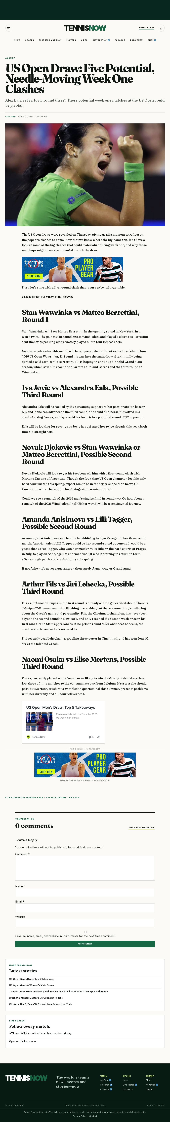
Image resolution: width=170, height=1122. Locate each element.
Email (19, 901)
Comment (22, 854)
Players (71, 40)
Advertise (151, 1085)
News (17, 40)
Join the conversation (141, 827)
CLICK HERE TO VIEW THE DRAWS (47, 297)
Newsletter (146, 27)
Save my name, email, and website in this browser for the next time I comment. (65, 936)
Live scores (129, 1085)
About (149, 1080)
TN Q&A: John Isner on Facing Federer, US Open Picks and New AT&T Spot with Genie (58, 991)
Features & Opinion (50, 40)
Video (84, 40)
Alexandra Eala (32, 797)
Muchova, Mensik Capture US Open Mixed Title (36, 997)
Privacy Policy (80, 1116)
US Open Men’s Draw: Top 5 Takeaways (31, 978)
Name (20, 886)
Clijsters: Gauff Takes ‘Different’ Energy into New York (40, 1004)
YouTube (104, 1080)
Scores (29, 40)
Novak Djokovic (56, 797)
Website (20, 916)
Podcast (120, 40)
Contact (150, 1089)
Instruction (100, 40)
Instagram (105, 1085)
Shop (151, 40)
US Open (74, 797)
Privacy (151, 1105)
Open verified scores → (22, 1041)
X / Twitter (105, 1089)
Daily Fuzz (136, 40)
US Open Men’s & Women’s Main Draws (31, 985)
